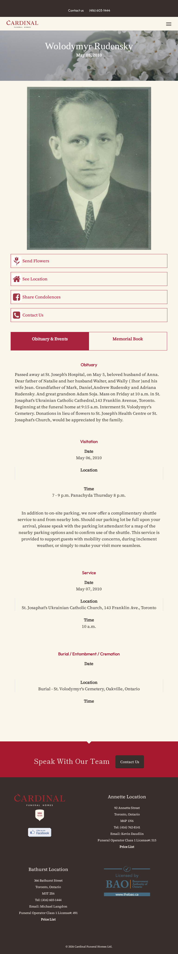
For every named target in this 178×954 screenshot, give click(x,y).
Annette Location (127, 796)
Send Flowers (35, 261)
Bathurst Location (48, 869)
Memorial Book (128, 339)
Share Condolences (41, 297)
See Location (35, 279)
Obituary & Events (50, 339)
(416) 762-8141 (130, 827)
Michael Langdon (53, 906)
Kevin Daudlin (132, 833)
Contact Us (32, 315)
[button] (168, 24)
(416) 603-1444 (99, 10)
